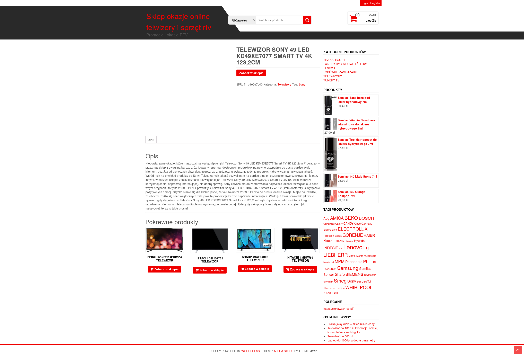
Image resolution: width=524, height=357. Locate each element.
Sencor (328, 274)
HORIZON (339, 240)
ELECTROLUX (353, 228)
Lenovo (329, 68)
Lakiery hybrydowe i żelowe (345, 64)
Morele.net (328, 262)
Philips (369, 261)
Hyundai (359, 240)
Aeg (326, 218)
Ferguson (328, 235)
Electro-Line (330, 229)
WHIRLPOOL (358, 287)
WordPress (250, 351)
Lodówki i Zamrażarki (340, 72)
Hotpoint (349, 240)
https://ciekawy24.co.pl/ (338, 308)
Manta (352, 255)
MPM (339, 261)
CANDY (348, 223)
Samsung (347, 267)
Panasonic (353, 261)
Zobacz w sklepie (251, 73)
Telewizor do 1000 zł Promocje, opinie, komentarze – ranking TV (353, 330)
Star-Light (362, 281)
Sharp (340, 274)
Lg (366, 247)
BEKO (351, 217)
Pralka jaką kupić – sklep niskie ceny (351, 324)
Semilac (365, 268)
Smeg (340, 280)
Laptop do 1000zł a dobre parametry (351, 340)
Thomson (328, 288)
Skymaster (370, 274)
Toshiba (339, 288)
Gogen (338, 235)
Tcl (369, 281)
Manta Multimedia (366, 255)
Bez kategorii (334, 60)
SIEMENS (354, 274)
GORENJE (352, 235)
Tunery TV (331, 80)
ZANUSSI (330, 292)
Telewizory (284, 84)
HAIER (369, 235)
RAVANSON (329, 268)
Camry (339, 223)
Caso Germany (363, 223)
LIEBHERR (335, 254)
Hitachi (328, 240)
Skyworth (328, 281)
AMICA (337, 218)
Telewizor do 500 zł (340, 336)
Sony (302, 84)
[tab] (151, 139)
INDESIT (330, 247)
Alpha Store (284, 351)
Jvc (340, 248)
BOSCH (366, 218)
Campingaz (328, 223)
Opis (151, 140)
